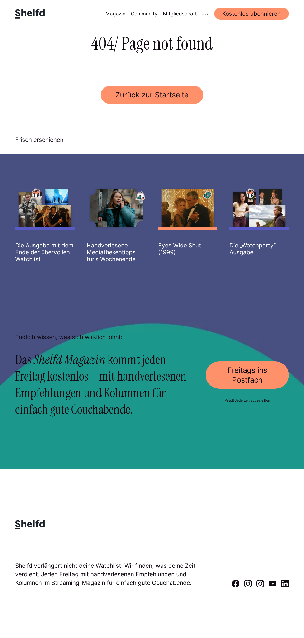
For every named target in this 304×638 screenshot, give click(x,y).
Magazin (115, 14)
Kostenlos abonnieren (251, 13)
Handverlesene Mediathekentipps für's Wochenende (111, 252)
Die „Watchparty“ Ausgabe (252, 249)
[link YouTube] (272, 586)
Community (144, 14)
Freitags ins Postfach (247, 375)
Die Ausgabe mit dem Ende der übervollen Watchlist (44, 252)
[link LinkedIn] (285, 586)
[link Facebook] (235, 586)
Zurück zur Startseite (152, 94)
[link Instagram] (248, 586)
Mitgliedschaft (180, 14)
